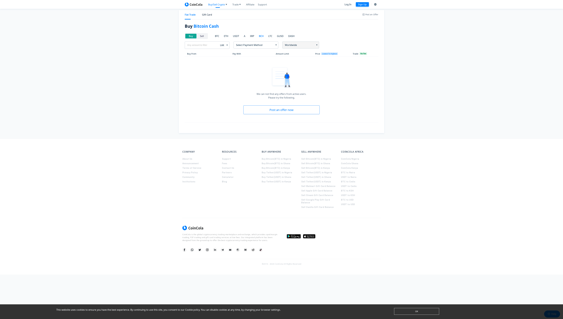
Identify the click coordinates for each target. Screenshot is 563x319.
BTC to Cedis (348, 181)
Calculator (228, 177)
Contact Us (228, 168)
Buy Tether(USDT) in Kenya (276, 181)
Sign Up (362, 4)
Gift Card (207, 14)
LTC (270, 36)
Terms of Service (191, 168)
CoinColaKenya (349, 168)
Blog (224, 181)
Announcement (190, 163)
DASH (291, 36)
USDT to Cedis (349, 186)
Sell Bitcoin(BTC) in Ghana (315, 163)
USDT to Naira (348, 177)
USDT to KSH (348, 195)
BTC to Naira (348, 172)
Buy (191, 36)
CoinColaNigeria (350, 159)
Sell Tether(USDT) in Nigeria (316, 172)
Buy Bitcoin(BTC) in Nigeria (276, 159)
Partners (227, 172)
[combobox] (254, 45)
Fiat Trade (190, 14)
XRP (252, 36)
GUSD (280, 36)
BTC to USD (347, 200)
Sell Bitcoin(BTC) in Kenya (315, 168)
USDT (236, 36)
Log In (348, 4)
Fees (224, 163)
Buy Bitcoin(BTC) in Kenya (276, 168)
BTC (217, 36)
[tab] (190, 15)
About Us (187, 159)
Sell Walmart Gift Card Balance (318, 186)
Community (188, 177)
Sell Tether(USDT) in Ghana (316, 177)
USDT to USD (348, 204)
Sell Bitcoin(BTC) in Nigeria (316, 159)
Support (226, 159)
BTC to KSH (347, 191)
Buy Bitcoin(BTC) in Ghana (276, 163)
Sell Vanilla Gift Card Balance (317, 207)
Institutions (188, 181)
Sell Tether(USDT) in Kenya (316, 181)
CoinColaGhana (349, 163)
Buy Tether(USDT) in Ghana (276, 177)
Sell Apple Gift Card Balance (316, 191)
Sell (202, 36)
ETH (226, 36)
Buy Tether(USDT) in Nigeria (277, 172)
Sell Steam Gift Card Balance (317, 195)
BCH (261, 36)
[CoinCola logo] (193, 4)
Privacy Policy (190, 172)
